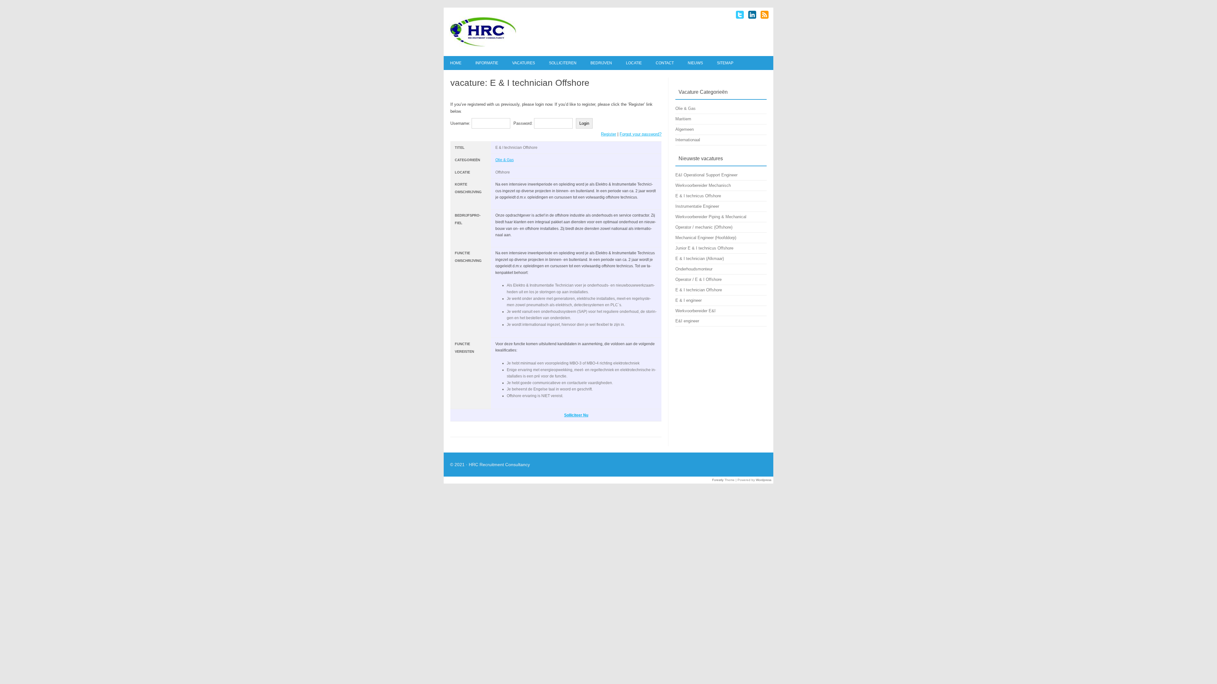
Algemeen (684, 129)
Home (455, 63)
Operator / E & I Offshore (698, 279)
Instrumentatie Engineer (697, 206)
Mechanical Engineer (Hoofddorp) (705, 237)
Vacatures (523, 63)
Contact (665, 63)
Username (459, 123)
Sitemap (725, 63)
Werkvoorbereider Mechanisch (703, 185)
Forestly (718, 480)
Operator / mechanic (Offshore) (703, 227)
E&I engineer (687, 321)
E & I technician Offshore (698, 290)
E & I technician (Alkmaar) (699, 258)
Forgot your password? (640, 134)
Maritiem (683, 119)
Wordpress (763, 480)
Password (522, 123)
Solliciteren (562, 63)
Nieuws (695, 63)
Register (608, 134)
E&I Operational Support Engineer (706, 175)
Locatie (634, 63)
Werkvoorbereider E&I (695, 310)
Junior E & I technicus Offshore (704, 248)
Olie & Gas (504, 160)
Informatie (486, 63)
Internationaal (687, 139)
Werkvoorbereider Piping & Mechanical (710, 216)
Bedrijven (601, 63)
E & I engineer (688, 300)
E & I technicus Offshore (698, 195)
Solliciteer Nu (576, 415)
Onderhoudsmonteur (693, 269)
